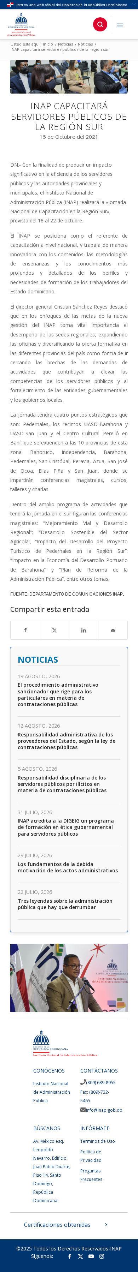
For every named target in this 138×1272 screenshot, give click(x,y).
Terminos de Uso (97, 1141)
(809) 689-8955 (101, 1083)
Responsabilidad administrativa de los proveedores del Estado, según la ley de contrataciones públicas (66, 741)
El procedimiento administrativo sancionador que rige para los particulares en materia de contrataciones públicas (58, 694)
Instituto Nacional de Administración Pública (51, 1092)
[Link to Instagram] (101, 1256)
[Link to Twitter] (80, 1256)
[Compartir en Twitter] (54, 630)
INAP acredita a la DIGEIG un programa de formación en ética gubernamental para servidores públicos (66, 827)
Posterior (111, 975)
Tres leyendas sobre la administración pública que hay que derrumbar (65, 903)
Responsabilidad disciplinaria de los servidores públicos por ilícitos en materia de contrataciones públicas (62, 784)
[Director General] (120, 1008)
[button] (100, 24)
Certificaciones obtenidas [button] (57, 1225)
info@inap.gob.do (104, 1110)
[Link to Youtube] (91, 1256)
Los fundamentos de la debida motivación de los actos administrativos (68, 867)
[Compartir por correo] (112, 630)
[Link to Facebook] (69, 1256)
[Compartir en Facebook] (25, 630)
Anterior (26, 975)
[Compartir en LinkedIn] (83, 630)
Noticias (38, 659)
